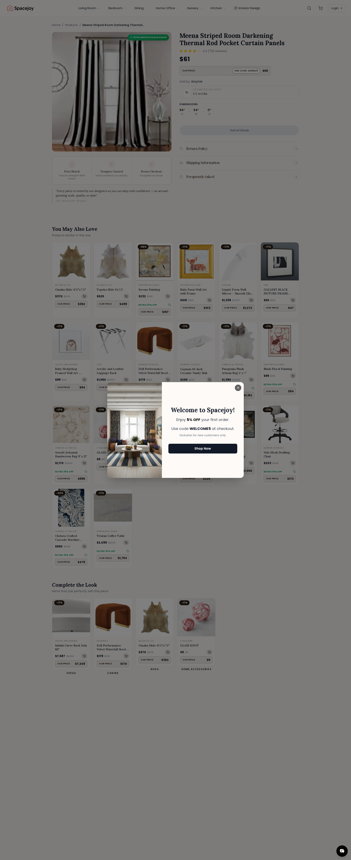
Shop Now (202, 448)
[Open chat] (342, 851)
